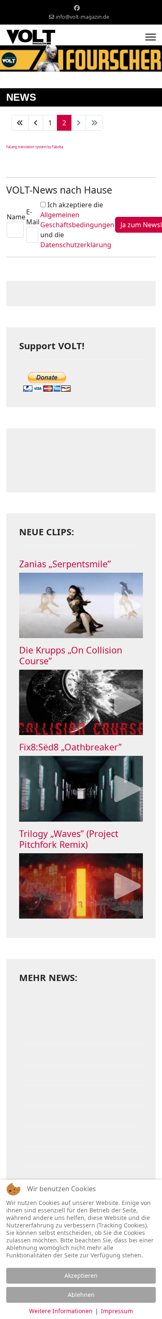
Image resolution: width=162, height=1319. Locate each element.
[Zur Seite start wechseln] (20, 123)
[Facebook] (77, 8)
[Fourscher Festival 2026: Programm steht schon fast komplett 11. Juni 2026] (81, 1014)
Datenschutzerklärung (75, 244)
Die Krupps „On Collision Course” (70, 655)
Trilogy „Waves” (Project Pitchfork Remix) (68, 838)
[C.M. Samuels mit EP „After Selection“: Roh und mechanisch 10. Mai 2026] (81, 1136)
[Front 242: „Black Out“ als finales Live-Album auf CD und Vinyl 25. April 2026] (81, 1177)
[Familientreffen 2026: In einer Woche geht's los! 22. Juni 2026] (81, 1034)
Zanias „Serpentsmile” (65, 564)
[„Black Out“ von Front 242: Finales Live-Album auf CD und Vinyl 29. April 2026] (81, 1157)
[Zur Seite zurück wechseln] (35, 123)
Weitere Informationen (61, 1311)
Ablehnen (81, 1295)
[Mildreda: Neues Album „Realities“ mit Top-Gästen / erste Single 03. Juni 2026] (81, 1055)
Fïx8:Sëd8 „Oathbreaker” (70, 747)
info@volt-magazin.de (82, 16)
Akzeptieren (81, 1275)
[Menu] (150, 37)
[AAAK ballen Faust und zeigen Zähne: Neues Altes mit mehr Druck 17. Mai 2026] (81, 1095)
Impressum (117, 1311)
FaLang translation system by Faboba (34, 146)
